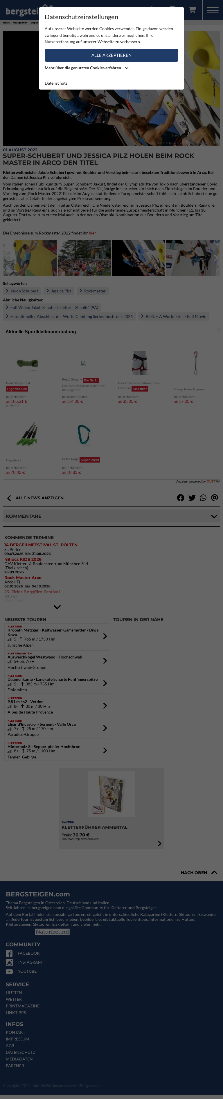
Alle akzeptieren (111, 55)
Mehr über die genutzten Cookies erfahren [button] (83, 67)
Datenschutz (56, 83)
